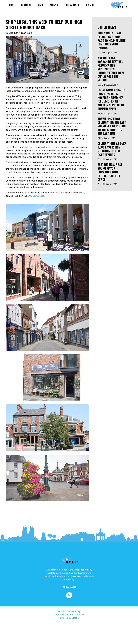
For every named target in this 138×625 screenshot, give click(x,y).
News (40, 5)
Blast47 (76, 617)
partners (26, 5)
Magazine (54, 5)
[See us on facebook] (69, 595)
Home (12, 5)
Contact (90, 5)
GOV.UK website (36, 195)
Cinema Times (72, 5)
